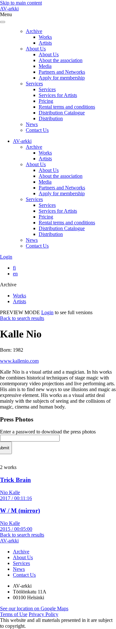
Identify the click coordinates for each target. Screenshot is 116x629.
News (32, 124)
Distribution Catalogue (62, 112)
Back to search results (22, 318)
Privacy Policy (43, 614)
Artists (45, 43)
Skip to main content (21, 2)
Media (45, 66)
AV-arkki (9, 8)
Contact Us (37, 130)
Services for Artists (58, 95)
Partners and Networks (62, 72)
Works (45, 37)
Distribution (51, 118)
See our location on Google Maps (34, 608)
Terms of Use (13, 614)
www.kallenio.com (19, 361)
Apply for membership (62, 77)
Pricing (46, 101)
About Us (36, 48)
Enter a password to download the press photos (48, 431)
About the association (60, 60)
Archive (34, 31)
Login (6, 257)
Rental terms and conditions (67, 107)
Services (34, 83)
